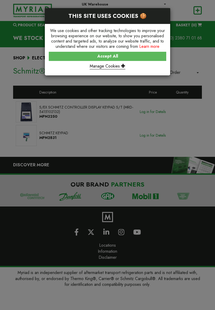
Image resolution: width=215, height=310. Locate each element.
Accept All (107, 56)
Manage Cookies (105, 66)
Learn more (149, 46)
